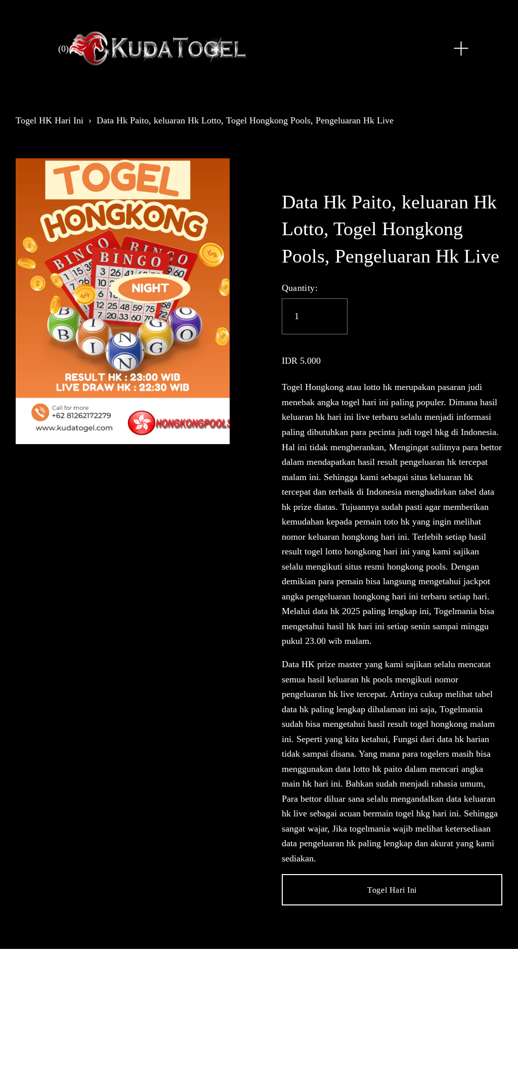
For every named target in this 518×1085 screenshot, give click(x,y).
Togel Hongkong (312, 387)
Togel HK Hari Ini (49, 120)
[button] (392, 889)
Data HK (298, 664)
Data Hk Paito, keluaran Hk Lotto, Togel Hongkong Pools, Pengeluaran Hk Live (245, 120)
